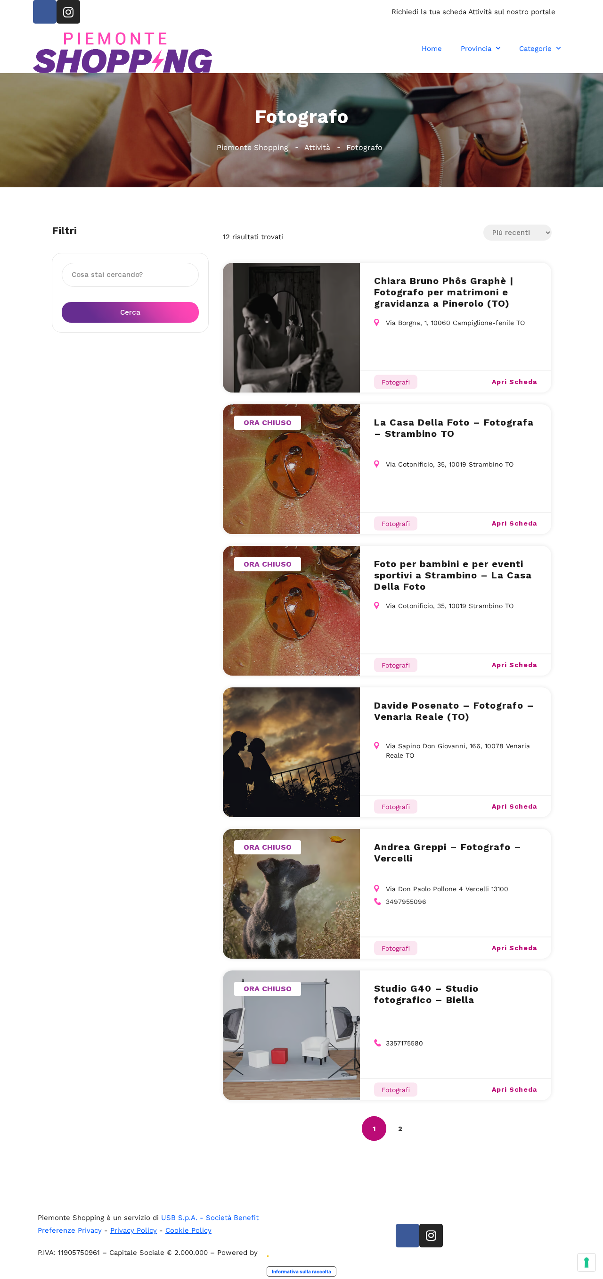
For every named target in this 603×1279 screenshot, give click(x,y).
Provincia (476, 48)
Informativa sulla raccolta (301, 1271)
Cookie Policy (188, 1230)
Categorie (535, 48)
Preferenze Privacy (70, 1230)
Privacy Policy (133, 1230)
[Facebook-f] (45, 12)
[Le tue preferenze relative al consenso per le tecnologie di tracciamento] (586, 1262)
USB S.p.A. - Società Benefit (210, 1217)
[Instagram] (68, 12)
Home (432, 48)
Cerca (130, 312)
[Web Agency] (267, 1252)
